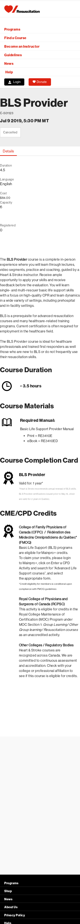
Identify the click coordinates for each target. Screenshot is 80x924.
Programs (12, 29)
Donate (42, 82)
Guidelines (13, 55)
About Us (10, 907)
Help (9, 72)
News (8, 64)
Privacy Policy (14, 915)
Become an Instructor (21, 46)
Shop (8, 891)
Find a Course (15, 38)
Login (17, 82)
